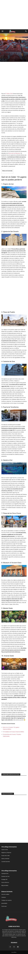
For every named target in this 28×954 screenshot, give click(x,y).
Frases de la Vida (5, 855)
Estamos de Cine (5, 876)
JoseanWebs (4, 903)
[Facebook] (10, 946)
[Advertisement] (14, 15)
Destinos (3, 55)
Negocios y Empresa (6, 852)
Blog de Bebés (4, 885)
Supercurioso (4, 849)
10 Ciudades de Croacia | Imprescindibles (13, 731)
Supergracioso (4, 873)
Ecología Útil (4, 879)
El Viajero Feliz (9, 93)
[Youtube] (17, 946)
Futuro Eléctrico (5, 882)
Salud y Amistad (5, 858)
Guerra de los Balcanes (14, 153)
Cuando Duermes (5, 861)
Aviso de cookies (5, 894)
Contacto (3, 897)
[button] (2, 31)
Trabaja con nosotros (6, 900)
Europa (7, 55)
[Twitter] (14, 946)
